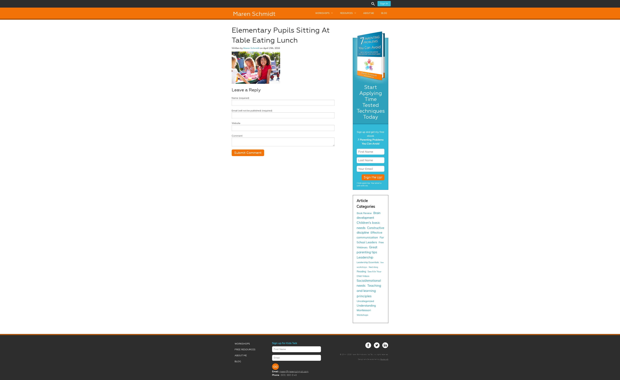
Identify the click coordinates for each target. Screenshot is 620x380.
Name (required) (240, 98)
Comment (237, 135)
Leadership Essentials (368, 262)
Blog (384, 13)
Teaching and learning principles (369, 290)
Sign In (384, 3)
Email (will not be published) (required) (252, 110)
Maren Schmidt (254, 13)
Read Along (373, 267)
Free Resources (245, 349)
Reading (361, 271)
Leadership (365, 257)
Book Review (364, 213)
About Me (368, 13)
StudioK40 (384, 359)
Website (236, 123)
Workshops (322, 13)
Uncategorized (365, 301)
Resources (346, 13)
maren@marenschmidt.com (294, 371)
